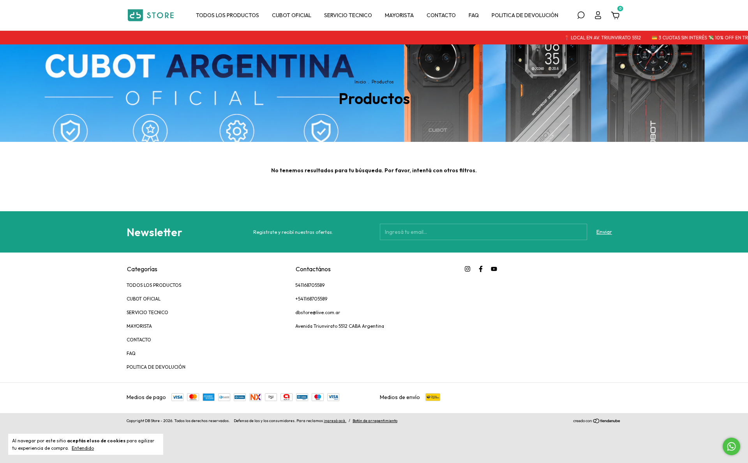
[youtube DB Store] (494, 269)
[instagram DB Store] (467, 269)
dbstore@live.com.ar (317, 312)
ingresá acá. (335, 420)
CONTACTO (441, 15)
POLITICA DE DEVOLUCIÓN (525, 15)
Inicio (360, 82)
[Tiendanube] (597, 421)
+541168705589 (311, 299)
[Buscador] (580, 16)
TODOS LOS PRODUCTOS (227, 15)
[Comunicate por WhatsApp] (731, 446)
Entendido (83, 448)
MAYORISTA (399, 15)
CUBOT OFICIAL (291, 15)
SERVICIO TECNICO (348, 15)
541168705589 (310, 285)
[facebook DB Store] (481, 269)
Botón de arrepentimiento (375, 420)
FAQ (474, 15)
